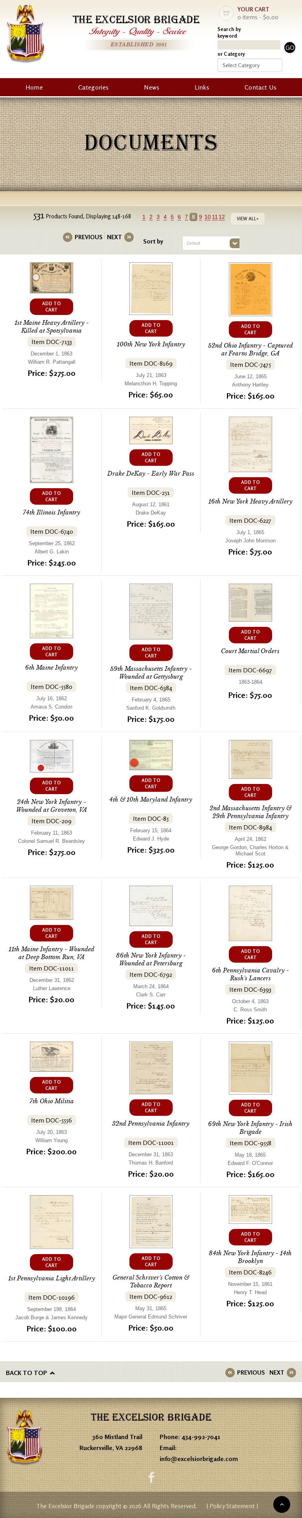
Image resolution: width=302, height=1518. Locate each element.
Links (202, 87)
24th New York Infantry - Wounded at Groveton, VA (51, 805)
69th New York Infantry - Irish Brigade (250, 1127)
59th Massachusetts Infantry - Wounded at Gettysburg (151, 672)
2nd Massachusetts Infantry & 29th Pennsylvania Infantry (250, 812)
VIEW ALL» (248, 219)
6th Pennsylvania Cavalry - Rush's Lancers (250, 974)
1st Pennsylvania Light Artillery (51, 1278)
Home (34, 87)
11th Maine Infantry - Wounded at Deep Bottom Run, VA (51, 953)
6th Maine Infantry (51, 667)
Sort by (153, 241)
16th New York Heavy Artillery (250, 501)
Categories (93, 87)
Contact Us (260, 87)
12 (222, 217)
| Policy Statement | (232, 1506)
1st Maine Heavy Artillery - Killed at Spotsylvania (52, 326)
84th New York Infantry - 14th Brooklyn (250, 1257)
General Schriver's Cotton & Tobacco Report (150, 1281)
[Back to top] (281, 1504)
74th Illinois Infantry (51, 512)
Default (193, 243)
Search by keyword (229, 32)
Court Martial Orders (250, 651)
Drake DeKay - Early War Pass (150, 473)
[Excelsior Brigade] (25, 35)
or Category (231, 54)
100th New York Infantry (151, 344)
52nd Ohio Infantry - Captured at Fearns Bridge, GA (250, 349)
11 (215, 217)
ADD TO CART (51, 306)
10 (207, 217)
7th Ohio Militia (51, 1101)
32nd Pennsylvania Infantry (151, 1123)
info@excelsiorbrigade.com (199, 1459)
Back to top (26, 1373)
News (151, 87)
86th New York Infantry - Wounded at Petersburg (151, 959)
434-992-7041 (201, 1437)
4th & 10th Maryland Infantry (150, 799)
